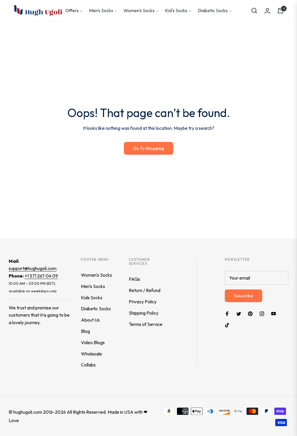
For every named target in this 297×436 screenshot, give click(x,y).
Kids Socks (91, 297)
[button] (254, 10)
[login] (267, 10)
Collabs (88, 365)
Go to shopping (148, 148)
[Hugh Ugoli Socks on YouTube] (273, 313)
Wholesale (91, 354)
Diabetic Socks (96, 308)
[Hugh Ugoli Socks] (38, 10)
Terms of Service (145, 324)
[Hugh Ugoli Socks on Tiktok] (228, 324)
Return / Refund (144, 290)
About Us (90, 320)
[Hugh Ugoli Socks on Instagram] (262, 313)
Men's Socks (93, 286)
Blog (85, 331)
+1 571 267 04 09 (41, 276)
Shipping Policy (143, 313)
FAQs (134, 279)
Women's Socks (96, 275)
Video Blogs (93, 342)
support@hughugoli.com (33, 268)
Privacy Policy (143, 301)
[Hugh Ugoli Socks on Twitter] (238, 313)
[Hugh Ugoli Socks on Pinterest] (250, 313)
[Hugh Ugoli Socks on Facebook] (227, 313)
